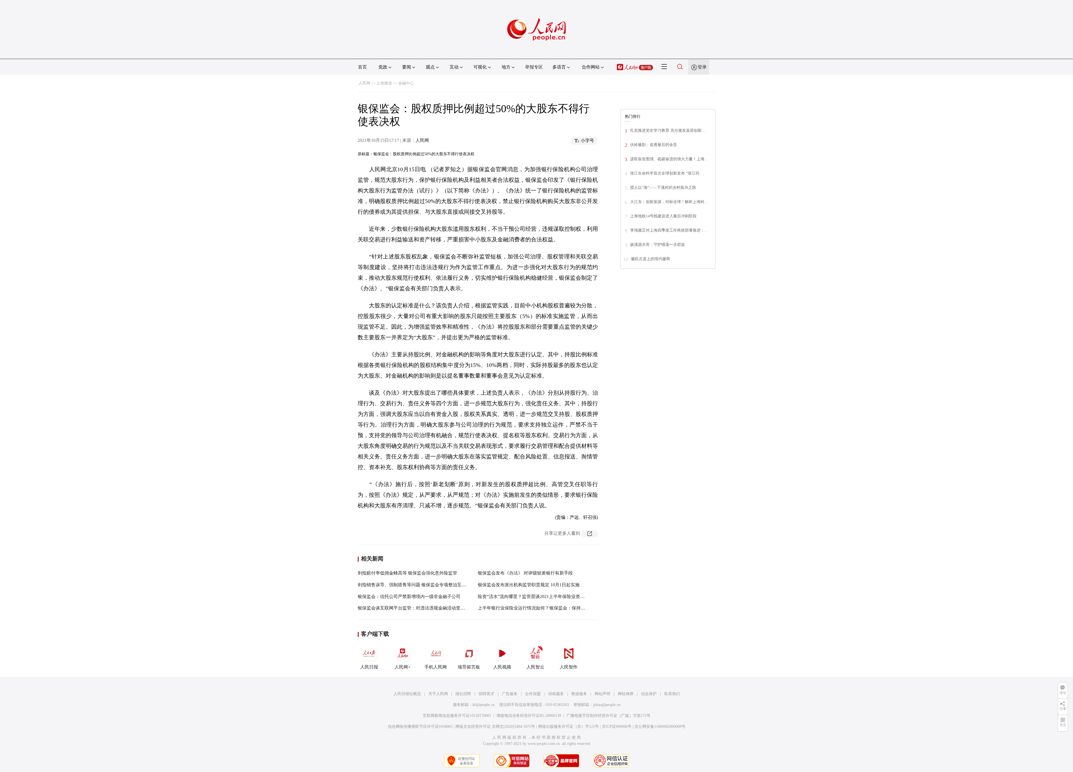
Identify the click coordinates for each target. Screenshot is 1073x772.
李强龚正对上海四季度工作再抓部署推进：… (669, 230)
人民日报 (369, 667)
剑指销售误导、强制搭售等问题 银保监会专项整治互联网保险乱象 (423, 584)
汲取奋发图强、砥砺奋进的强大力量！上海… (669, 159)
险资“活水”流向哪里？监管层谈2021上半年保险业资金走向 (536, 596)
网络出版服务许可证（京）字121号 (568, 726)
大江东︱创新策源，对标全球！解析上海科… (669, 202)
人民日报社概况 (407, 694)
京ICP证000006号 (617, 726)
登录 (702, 67)
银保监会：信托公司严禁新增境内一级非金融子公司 (409, 596)
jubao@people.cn (606, 705)
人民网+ (402, 667)
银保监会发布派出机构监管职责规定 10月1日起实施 (529, 584)
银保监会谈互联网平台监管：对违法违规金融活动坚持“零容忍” (420, 608)
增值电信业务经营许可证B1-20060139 (529, 716)
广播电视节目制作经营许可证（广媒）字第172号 (608, 716)
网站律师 (625, 694)
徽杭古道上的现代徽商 (650, 259)
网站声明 (602, 694)
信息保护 (649, 694)
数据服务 (579, 694)
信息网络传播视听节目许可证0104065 (420, 726)
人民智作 (569, 667)
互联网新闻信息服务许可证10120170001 (457, 716)
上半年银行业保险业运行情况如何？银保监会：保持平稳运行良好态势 (547, 608)
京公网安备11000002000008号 (660, 726)
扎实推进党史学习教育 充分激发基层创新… (668, 130)
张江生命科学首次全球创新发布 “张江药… (666, 173)
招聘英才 (486, 694)
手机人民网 (435, 667)
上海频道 (384, 83)
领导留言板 (469, 667)
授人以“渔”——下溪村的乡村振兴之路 (663, 187)
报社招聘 (463, 694)
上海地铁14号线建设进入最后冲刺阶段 (663, 216)
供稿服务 (556, 694)
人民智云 (535, 667)
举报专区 (534, 67)
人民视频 (502, 667)
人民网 (364, 83)
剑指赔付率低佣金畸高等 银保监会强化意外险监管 (407, 573)
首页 (362, 67)
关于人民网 (438, 694)
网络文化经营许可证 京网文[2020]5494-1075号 (495, 726)
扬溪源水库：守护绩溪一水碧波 (657, 245)
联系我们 (672, 694)
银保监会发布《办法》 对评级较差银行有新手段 (525, 573)
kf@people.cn (484, 705)
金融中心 (406, 83)
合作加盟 (533, 694)
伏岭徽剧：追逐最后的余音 (653, 145)
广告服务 (509, 694)
